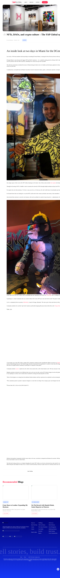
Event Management (52, 526)
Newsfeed (40, 531)
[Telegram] (28, 473)
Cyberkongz (48, 295)
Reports (39, 533)
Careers (32, 526)
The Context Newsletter (42, 526)
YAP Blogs (40, 522)
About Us (33, 522)
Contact (45, 2)
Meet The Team (34, 524)
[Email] (26, 473)
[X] (33, 473)
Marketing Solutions (53, 529)
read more (6, 513)
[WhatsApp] (24, 473)
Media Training (52, 531)
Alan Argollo (53, 182)
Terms (21, 557)
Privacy (25, 557)
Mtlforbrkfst (25, 302)
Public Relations (52, 524)
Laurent (17, 368)
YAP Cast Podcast (41, 524)
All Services (51, 522)
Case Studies (40, 529)
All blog (5, 34)
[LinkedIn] (35, 473)
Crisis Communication (53, 533)
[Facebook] (30, 473)
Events (24, 40)
